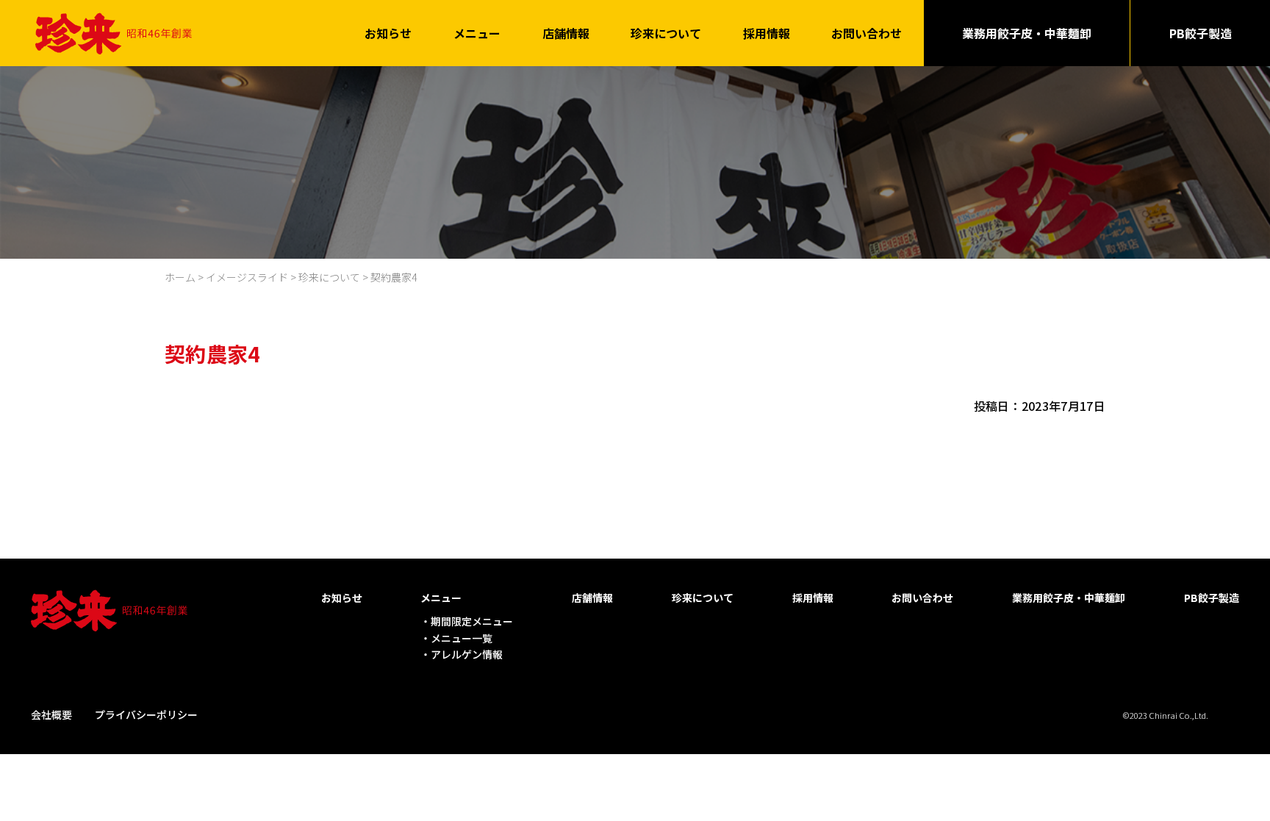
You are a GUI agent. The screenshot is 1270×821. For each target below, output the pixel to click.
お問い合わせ (866, 33)
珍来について (666, 33)
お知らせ (388, 33)
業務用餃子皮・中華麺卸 (1026, 33)
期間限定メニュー (472, 621)
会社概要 (51, 714)
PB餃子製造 (1200, 33)
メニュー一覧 (461, 638)
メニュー (477, 33)
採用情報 (766, 33)
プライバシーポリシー (146, 714)
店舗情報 (565, 33)
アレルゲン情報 (467, 654)
